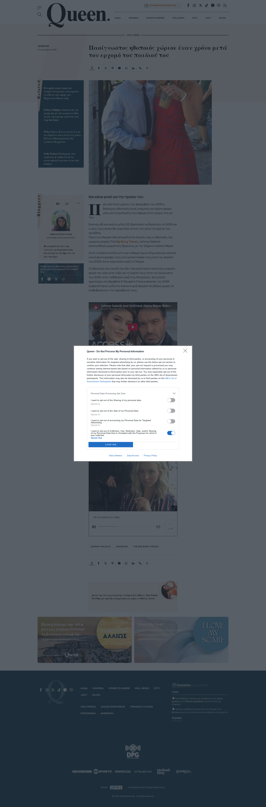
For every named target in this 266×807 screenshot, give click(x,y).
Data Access (133, 455)
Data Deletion (115, 455)
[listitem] (133, 393)
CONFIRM (111, 445)
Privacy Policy (150, 455)
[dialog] (133, 403)
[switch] (171, 400)
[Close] (186, 352)
